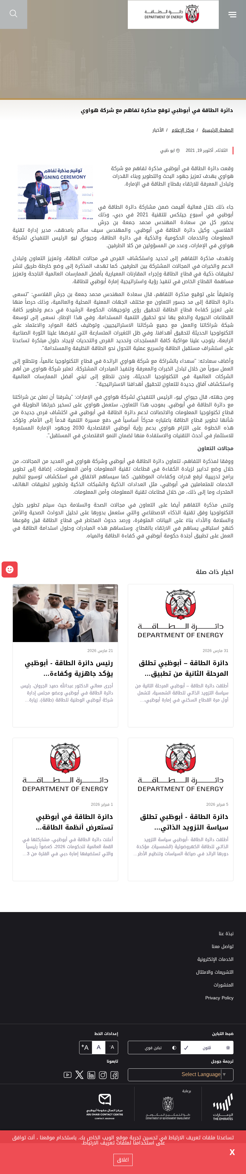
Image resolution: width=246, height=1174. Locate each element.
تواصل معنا (223, 946)
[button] (10, 569)
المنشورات (224, 985)
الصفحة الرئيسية (218, 130)
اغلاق (123, 1160)
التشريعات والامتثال (215, 972)
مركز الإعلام (183, 130)
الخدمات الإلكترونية (215, 959)
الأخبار (158, 130)
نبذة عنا (226, 933)
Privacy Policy (219, 998)
